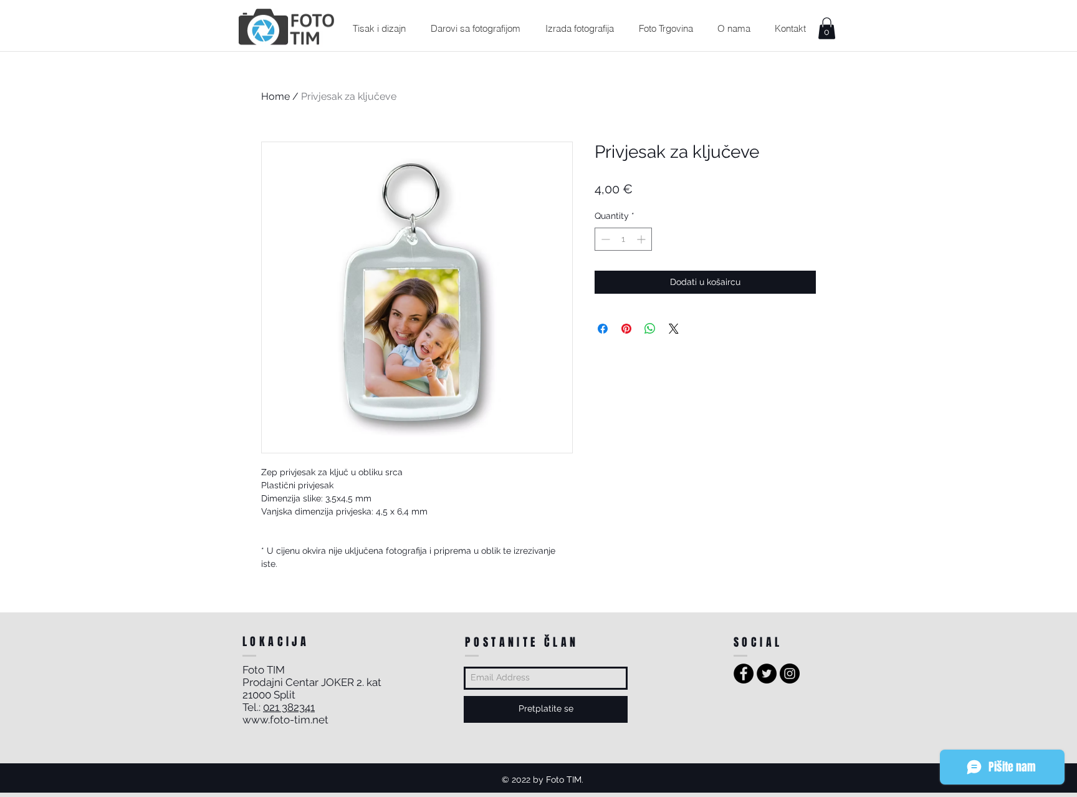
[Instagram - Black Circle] (790, 673)
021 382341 (289, 707)
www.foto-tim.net (285, 719)
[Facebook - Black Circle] (744, 673)
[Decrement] (604, 239)
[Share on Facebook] (602, 328)
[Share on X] (673, 328)
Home (275, 96)
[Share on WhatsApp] (650, 328)
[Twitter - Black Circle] (767, 673)
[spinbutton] (623, 239)
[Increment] (642, 239)
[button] (379, 28)
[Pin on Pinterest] (626, 328)
